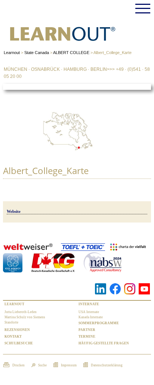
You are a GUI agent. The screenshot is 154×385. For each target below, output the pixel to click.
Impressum (68, 365)
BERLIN (98, 69)
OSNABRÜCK (45, 69)
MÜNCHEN (15, 69)
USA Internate (88, 312)
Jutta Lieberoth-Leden (20, 312)
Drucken (18, 365)
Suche (42, 365)
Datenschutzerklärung (106, 365)
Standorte (11, 322)
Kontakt (13, 336)
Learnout (14, 304)
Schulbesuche (18, 343)
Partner (86, 330)
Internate (88, 304)
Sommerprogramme (98, 323)
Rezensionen (17, 330)
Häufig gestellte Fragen (103, 343)
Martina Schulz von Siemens (24, 317)
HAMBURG (75, 69)
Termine (86, 336)
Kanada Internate (90, 317)
